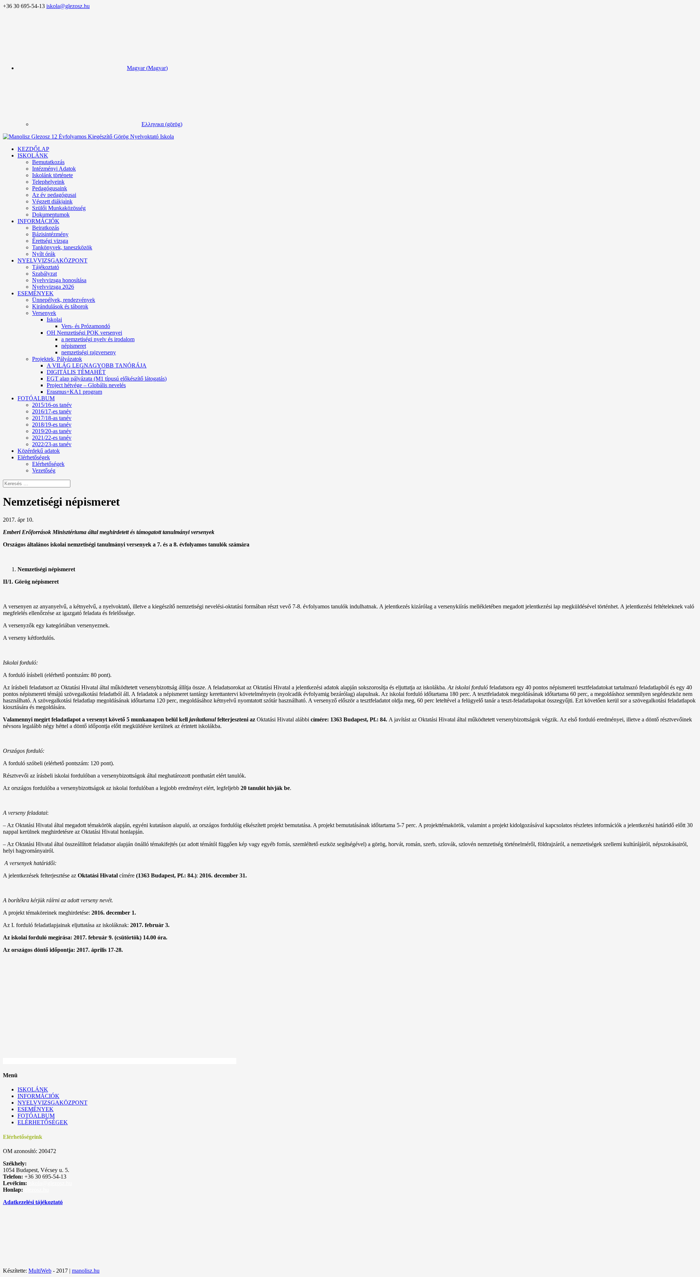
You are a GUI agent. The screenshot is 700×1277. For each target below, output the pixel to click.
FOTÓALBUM (36, 398)
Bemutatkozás (48, 162)
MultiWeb (39, 1271)
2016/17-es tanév (51, 411)
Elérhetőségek (48, 464)
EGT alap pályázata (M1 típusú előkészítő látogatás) (107, 378)
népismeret (73, 346)
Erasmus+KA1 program (74, 392)
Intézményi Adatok (54, 169)
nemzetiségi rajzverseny (88, 352)
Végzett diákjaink (52, 201)
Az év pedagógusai (54, 195)
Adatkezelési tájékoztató (33, 1202)
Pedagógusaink (49, 188)
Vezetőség (43, 470)
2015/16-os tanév (52, 405)
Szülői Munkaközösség (59, 208)
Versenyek (44, 313)
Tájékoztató (45, 267)
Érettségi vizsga (50, 241)
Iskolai (54, 319)
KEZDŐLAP (33, 149)
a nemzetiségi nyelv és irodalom (98, 339)
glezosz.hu (36, 1190)
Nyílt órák (43, 254)
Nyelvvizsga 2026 (53, 287)
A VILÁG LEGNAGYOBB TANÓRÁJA (97, 365)
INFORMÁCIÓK (38, 221)
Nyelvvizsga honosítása (59, 280)
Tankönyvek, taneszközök (62, 247)
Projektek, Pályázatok (57, 359)
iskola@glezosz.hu (50, 1183)
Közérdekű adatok (39, 451)
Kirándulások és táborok (60, 306)
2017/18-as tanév (51, 418)
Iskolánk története (52, 175)
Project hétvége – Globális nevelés (86, 385)
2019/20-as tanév (51, 431)
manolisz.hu (86, 1271)
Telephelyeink (48, 182)
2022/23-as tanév (51, 444)
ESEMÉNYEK (36, 293)
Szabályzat (44, 273)
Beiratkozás (45, 228)
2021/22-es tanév (51, 438)
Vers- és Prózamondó (85, 326)
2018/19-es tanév (51, 424)
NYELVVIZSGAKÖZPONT (53, 260)
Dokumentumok (51, 214)
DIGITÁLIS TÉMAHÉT (76, 372)
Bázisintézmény (50, 234)
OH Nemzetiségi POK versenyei (84, 333)
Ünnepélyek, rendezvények (63, 300)
